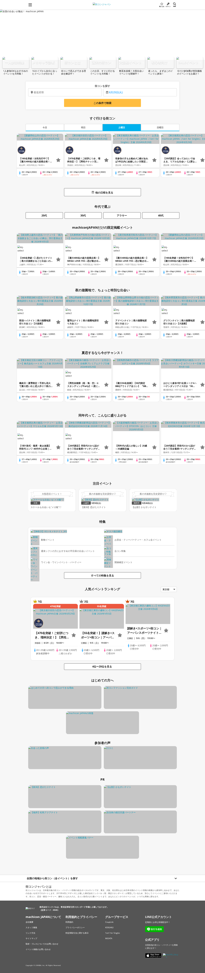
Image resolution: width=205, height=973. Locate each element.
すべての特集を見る (102, 575)
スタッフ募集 (31, 927)
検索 (174, 6)
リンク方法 (30, 933)
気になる (161, 6)
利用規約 (69, 922)
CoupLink (109, 922)
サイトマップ (31, 938)
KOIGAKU (109, 927)
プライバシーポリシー (75, 927)
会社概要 (29, 922)
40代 (161, 215)
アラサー (122, 215)
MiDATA (108, 938)
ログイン (168, 6)
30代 (83, 215)
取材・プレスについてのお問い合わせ (42, 943)
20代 (44, 215)
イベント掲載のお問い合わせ (38, 949)
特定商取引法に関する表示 (77, 933)
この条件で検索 (102, 103)
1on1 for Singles (112, 933)
